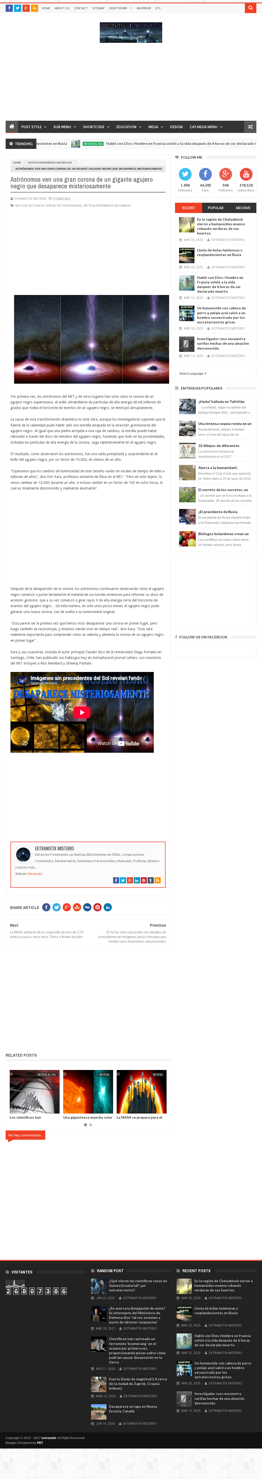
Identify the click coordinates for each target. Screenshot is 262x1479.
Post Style (31, 127)
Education (126, 127)
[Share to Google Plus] (26, 1108)
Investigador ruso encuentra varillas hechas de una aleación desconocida (223, 343)
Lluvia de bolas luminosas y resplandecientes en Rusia (219, 252)
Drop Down (118, 8)
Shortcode (93, 127)
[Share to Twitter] (20, 1108)
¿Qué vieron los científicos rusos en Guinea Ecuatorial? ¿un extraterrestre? (138, 1285)
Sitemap (98, 8)
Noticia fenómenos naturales (50, 162)
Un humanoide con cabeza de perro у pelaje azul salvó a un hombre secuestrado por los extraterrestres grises (221, 315)
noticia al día (65, 144)
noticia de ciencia (42, 205)
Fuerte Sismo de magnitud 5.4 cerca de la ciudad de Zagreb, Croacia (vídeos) (138, 1383)
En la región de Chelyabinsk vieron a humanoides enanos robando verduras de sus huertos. (221, 226)
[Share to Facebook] (14, 1108)
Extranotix (35, 874)
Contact (81, 8)
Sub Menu (62, 127)
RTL (158, 8)
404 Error (143, 8)
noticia (21, 205)
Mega (153, 127)
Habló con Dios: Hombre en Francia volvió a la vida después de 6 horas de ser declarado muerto (158, 143)
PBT (40, 1443)
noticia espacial (69, 205)
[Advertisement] (131, 84)
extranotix (48, 1438)
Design (176, 127)
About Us (62, 8)
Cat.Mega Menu (203, 127)
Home (46, 8)
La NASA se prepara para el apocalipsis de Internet (86, 1119)
